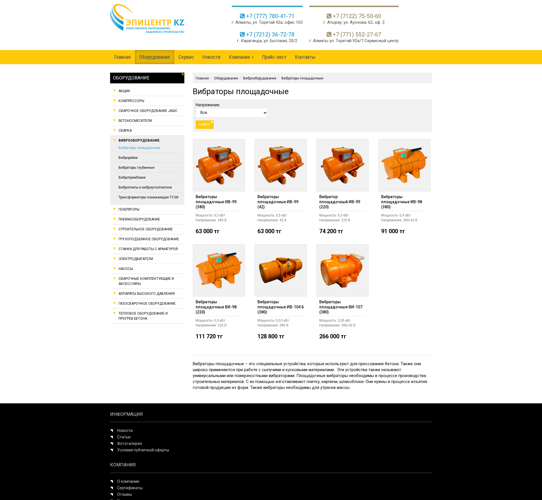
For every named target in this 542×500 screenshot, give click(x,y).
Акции (124, 91)
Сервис (186, 57)
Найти (205, 125)
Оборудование (154, 57)
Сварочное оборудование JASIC (148, 111)
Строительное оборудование (146, 229)
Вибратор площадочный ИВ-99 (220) (339, 201)
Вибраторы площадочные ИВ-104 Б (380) (280, 307)
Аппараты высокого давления (147, 294)
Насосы (126, 269)
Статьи (123, 437)
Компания (240, 57)
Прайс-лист (274, 57)
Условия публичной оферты (143, 450)
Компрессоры (131, 101)
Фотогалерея (129, 443)
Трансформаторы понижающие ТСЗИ (148, 197)
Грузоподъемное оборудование (149, 239)
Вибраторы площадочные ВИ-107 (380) (340, 307)
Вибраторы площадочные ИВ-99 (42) (277, 201)
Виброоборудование (139, 140)
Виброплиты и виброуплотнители (145, 187)
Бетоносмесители (135, 121)
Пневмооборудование (139, 219)
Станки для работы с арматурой (148, 249)
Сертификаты (130, 488)
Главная (122, 57)
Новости (211, 57)
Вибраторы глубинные (136, 168)
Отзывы (124, 494)
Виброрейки (128, 158)
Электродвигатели (136, 259)
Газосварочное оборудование (147, 304)
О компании (128, 481)
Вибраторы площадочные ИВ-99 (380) (216, 201)
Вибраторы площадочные (139, 148)
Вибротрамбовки (132, 177)
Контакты (305, 57)
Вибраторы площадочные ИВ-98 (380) (401, 201)
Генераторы (129, 209)
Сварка (125, 131)
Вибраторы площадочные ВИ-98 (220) (216, 307)
